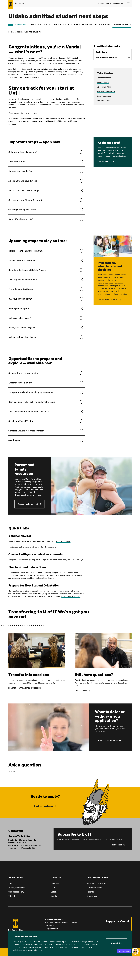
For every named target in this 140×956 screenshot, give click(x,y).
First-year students (62, 25)
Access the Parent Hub (28, 504)
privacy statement (33, 950)
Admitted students (121, 25)
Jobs (10, 883)
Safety (54, 892)
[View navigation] (128, 3)
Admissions (118, 3)
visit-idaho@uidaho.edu (25, 840)
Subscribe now (118, 845)
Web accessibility (16, 892)
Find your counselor (16, 560)
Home (10, 32)
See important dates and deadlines (22, 113)
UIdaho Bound (101, 52)
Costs (108, 3)
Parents (90, 892)
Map (53, 888)
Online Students (102, 25)
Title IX (11, 896)
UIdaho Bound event (70, 572)
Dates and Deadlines (40, 25)
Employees (92, 896)
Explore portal (104, 162)
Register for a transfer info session (24, 688)
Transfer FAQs (81, 691)
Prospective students (96, 883)
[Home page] (10, 4)
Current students (94, 888)
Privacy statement (16, 888)
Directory (55, 883)
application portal (63, 541)
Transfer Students (83, 25)
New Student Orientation (106, 58)
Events (54, 896)
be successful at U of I (70, 596)
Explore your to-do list (108, 300)
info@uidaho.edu (51, 929)
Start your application (43, 806)
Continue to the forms (108, 740)
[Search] (16, 3)
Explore (100, 3)
